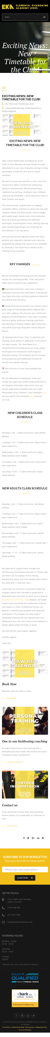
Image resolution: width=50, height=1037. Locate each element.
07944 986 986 (13, 907)
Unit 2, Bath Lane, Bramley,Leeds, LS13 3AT (19, 900)
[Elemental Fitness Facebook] (16, 1015)
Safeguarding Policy (41, 1027)
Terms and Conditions (25, 1030)
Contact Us (12, 826)
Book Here (11, 698)
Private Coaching (15, 762)
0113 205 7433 (13, 915)
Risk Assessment (30, 1027)
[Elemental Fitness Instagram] (22, 1015)
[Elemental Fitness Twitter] (33, 1015)
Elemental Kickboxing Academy (25, 1004)
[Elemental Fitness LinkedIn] (28, 1015)
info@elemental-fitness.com (15, 599)
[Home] (25, 6)
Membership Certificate (17, 1027)
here (44, 392)
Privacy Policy (6, 1027)
